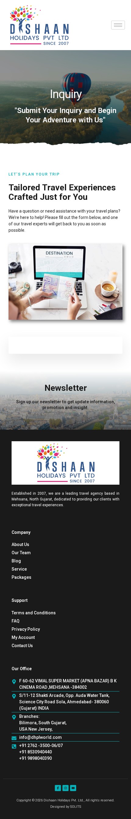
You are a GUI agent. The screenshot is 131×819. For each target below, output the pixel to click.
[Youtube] (73, 788)
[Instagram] (65, 788)
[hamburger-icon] (118, 25)
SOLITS (75, 807)
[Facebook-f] (58, 788)
